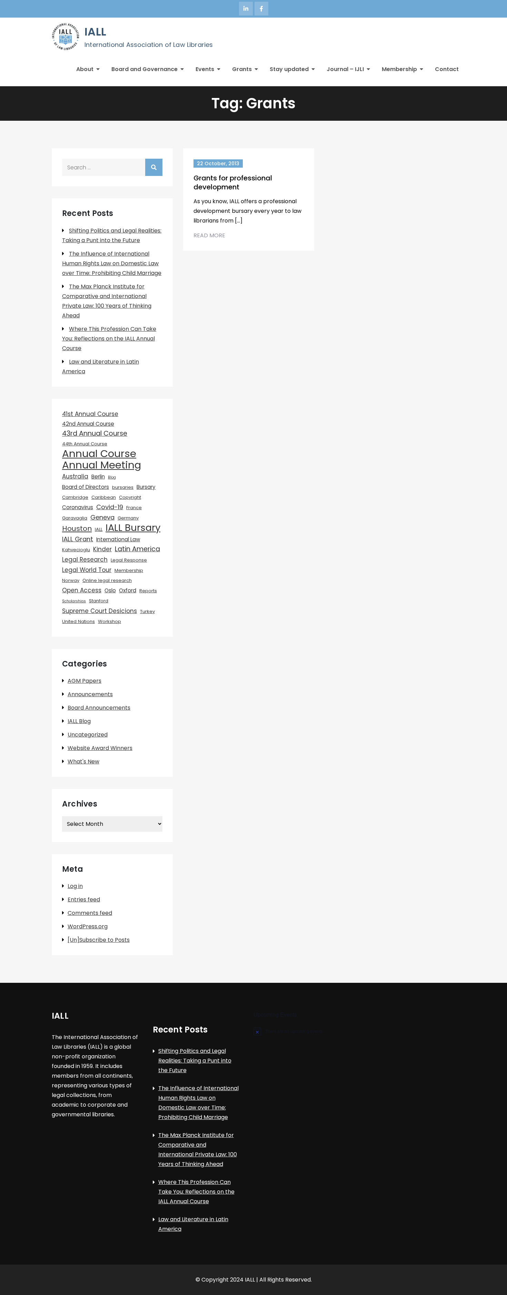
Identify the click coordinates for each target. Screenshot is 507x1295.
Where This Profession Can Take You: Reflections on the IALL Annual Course (109, 338)
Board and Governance (144, 69)
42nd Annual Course (88, 423)
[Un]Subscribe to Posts (99, 940)
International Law (118, 539)
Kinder (102, 549)
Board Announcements (99, 708)
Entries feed (84, 899)
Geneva (102, 517)
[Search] (153, 167)
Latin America (137, 549)
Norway (70, 580)
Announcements (90, 694)
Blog (112, 477)
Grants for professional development (232, 182)
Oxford (127, 590)
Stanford (98, 600)
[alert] (304, 1031)
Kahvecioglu (76, 549)
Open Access (81, 590)
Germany (128, 518)
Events (205, 69)
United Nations (78, 621)
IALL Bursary (133, 528)
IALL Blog (79, 721)
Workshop (109, 621)
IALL (95, 31)
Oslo (110, 590)
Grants (242, 69)
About (84, 69)
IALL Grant (77, 539)
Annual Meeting (101, 465)
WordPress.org (88, 926)
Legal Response (129, 560)
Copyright (130, 497)
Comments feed (90, 913)
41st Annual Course (90, 414)
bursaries (122, 487)
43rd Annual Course (94, 433)
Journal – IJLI (345, 69)
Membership (399, 69)
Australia (75, 476)
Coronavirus (77, 507)
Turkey (147, 611)
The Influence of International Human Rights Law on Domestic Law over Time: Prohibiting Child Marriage (111, 263)
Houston (77, 528)
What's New (83, 761)
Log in (75, 886)
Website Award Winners (100, 748)
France (134, 507)
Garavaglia (74, 518)
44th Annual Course (84, 444)
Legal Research (85, 559)
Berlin (98, 476)
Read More (209, 235)
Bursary (146, 487)
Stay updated (289, 69)
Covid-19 (109, 507)
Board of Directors (85, 487)
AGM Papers (84, 681)
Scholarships (74, 601)
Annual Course (99, 453)
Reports (148, 590)
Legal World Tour (86, 570)
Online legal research (107, 580)
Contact (447, 69)
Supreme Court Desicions (99, 611)
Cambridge (75, 497)
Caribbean (103, 497)
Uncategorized (88, 735)
